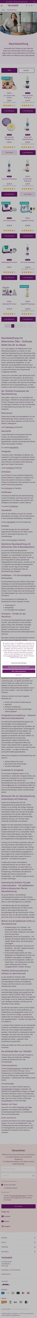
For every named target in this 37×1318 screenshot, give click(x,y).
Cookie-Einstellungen (13, 656)
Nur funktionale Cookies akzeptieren (18, 667)
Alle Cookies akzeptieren (19, 671)
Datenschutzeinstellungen (18, 663)
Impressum (18, 675)
